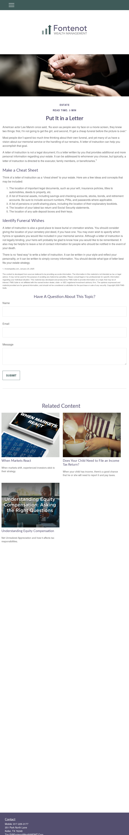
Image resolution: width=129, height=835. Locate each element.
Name (6, 303)
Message (8, 344)
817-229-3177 (20, 824)
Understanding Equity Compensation (28, 531)
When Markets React (16, 460)
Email (6, 324)
